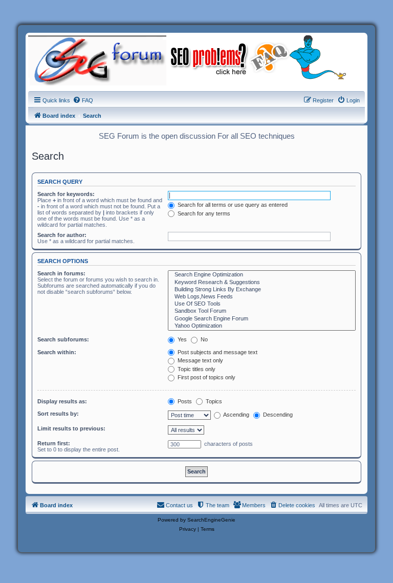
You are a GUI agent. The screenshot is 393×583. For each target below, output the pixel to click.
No (203, 339)
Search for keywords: (66, 194)
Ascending (235, 415)
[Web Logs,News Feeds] (262, 296)
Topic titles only (195, 369)
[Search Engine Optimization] (262, 274)
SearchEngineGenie (211, 520)
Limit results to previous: (71, 428)
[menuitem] (83, 100)
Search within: (56, 352)
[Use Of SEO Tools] (262, 304)
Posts (184, 401)
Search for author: (61, 235)
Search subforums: (63, 339)
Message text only (199, 360)
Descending (277, 415)
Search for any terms (203, 213)
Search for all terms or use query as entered (232, 205)
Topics (213, 401)
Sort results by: (58, 414)
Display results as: (62, 401)
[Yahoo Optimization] (262, 326)
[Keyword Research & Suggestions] (262, 282)
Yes (181, 339)
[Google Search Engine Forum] (262, 318)
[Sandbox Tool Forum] (262, 311)
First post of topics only (205, 377)
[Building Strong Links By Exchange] (262, 289)
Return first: (53, 443)
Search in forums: (61, 273)
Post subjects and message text (216, 352)
